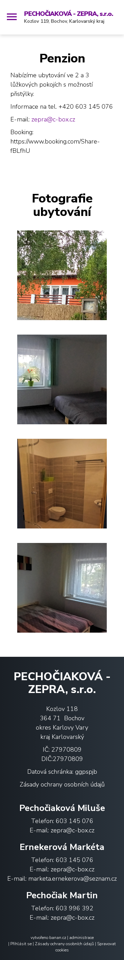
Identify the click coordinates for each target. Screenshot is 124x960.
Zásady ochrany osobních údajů (62, 784)
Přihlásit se (21, 944)
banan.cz (57, 937)
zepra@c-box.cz (53, 119)
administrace (81, 937)
